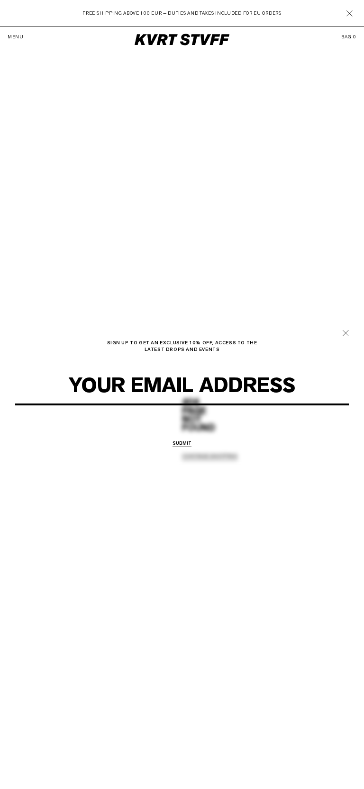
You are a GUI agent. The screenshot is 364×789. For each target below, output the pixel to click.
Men (161, 430)
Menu (16, 37)
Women (185, 430)
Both (211, 430)
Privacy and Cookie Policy (203, 411)
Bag (348, 37)
